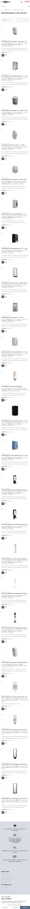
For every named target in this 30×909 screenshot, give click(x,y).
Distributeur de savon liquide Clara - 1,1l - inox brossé (15, 76)
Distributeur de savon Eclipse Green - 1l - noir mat (15, 421)
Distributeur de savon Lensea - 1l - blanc (13, 145)
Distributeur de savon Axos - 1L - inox (12, 317)
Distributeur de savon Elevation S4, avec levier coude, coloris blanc (15, 729)
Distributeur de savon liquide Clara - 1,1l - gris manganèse (15, 248)
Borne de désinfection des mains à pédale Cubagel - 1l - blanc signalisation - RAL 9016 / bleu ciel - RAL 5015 (15, 559)
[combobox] (12, 20)
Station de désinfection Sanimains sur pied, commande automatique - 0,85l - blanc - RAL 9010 (15, 593)
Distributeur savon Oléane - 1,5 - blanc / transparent (15, 110)
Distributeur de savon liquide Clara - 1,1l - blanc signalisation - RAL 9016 (15, 352)
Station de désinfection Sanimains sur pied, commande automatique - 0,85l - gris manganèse (15, 628)
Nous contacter (4, 887)
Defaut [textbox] (10, 20)
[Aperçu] (5, 55)
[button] (28, 2)
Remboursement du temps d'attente (9, 879)
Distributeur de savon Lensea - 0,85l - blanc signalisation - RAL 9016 (15, 283)
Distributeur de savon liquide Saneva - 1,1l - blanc (15, 214)
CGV (2, 889)
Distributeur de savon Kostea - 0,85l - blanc (14, 179)
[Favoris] (25, 2)
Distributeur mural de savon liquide (12, 386)
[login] (22, 2)
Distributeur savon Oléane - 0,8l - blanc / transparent (15, 41)
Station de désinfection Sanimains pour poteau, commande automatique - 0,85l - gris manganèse (15, 524)
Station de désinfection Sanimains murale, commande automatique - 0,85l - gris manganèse (15, 490)
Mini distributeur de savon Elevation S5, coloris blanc (15, 697)
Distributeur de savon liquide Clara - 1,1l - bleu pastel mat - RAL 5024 (15, 455)
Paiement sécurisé (5, 874)
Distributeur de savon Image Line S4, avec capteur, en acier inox (15, 798)
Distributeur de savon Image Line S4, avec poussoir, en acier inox (15, 764)
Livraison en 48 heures (6, 876)
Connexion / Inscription (6, 881)
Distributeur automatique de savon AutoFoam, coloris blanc (15, 662)
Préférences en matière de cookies (8, 892)
